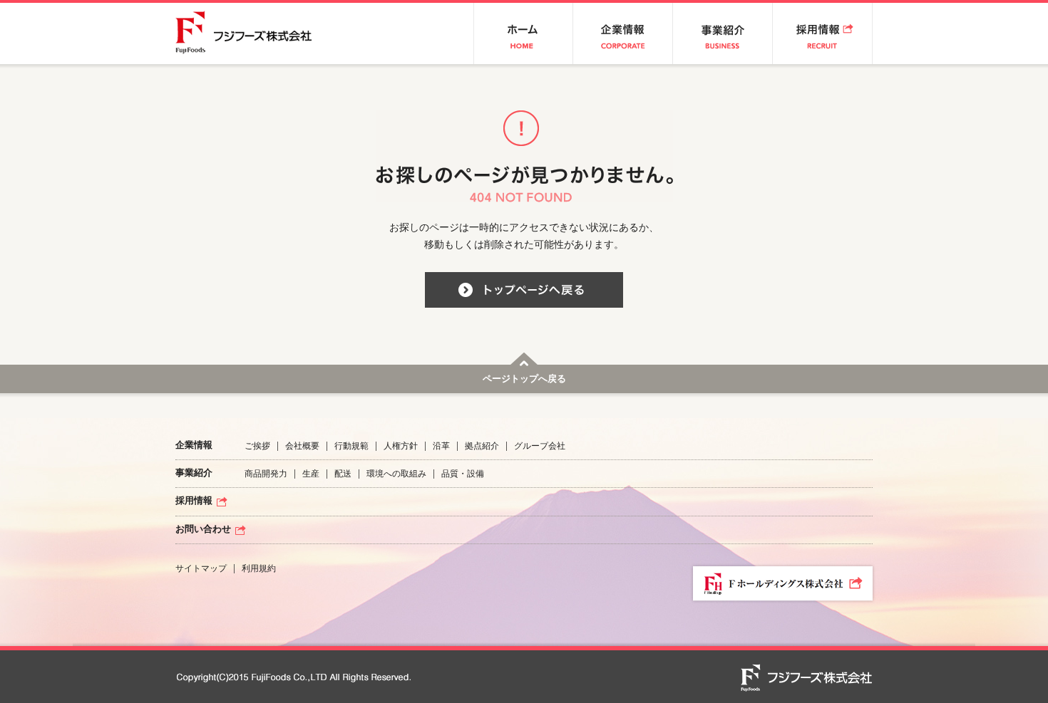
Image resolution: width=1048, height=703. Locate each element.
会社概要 (302, 446)
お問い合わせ (203, 529)
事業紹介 (193, 473)
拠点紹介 (482, 446)
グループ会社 (539, 446)
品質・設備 (462, 473)
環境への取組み (396, 473)
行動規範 (351, 446)
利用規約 (259, 568)
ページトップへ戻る (524, 379)
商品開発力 (266, 473)
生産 (310, 473)
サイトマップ (201, 568)
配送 (342, 473)
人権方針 (401, 446)
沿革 (441, 446)
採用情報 (193, 501)
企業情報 (193, 445)
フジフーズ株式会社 (253, 33)
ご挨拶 (257, 446)
